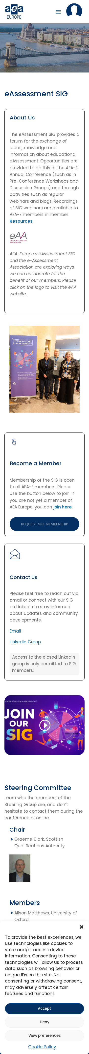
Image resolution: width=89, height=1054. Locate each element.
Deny (44, 1022)
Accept (44, 1008)
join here (62, 507)
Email (15, 631)
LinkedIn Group (25, 642)
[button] (81, 926)
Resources (21, 221)
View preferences (44, 1035)
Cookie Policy (42, 1047)
